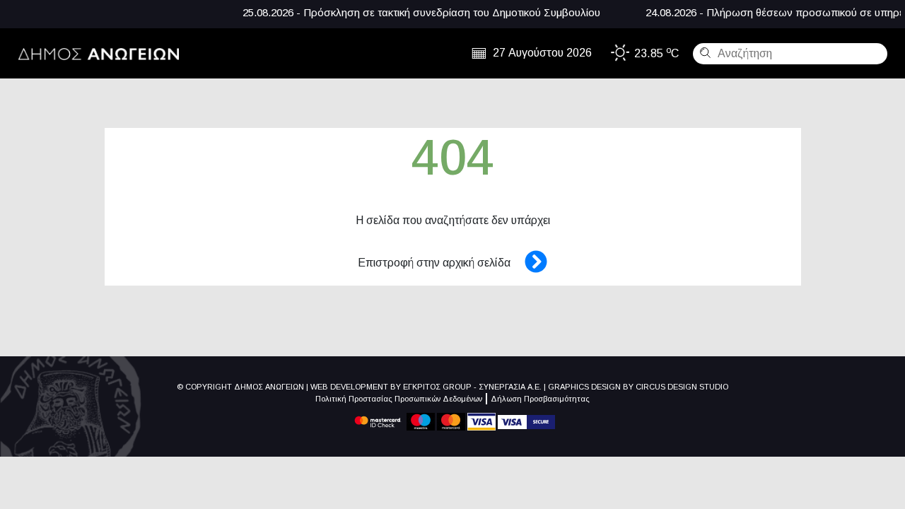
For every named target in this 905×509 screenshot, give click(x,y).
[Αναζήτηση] (703, 52)
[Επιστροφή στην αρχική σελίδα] (528, 262)
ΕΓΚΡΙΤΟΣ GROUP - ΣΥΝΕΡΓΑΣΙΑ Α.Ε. (472, 386)
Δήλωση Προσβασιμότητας (540, 398)
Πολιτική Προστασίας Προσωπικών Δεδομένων (398, 398)
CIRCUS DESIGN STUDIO (682, 386)
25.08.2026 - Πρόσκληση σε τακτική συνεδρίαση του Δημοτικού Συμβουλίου (409, 12)
